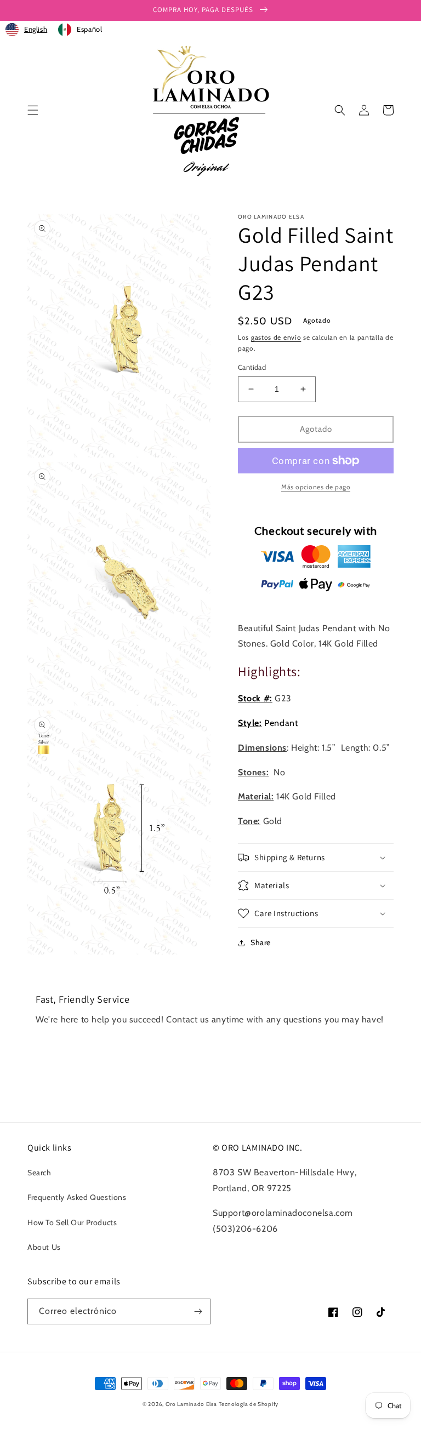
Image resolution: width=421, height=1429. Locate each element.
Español (89, 29)
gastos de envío (276, 337)
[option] (80, 29)
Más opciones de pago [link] (315, 487)
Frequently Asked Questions (77, 1197)
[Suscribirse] (198, 1311)
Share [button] (261, 942)
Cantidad (252, 367)
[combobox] (26, 29)
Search (39, 1173)
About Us (44, 1247)
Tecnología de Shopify (248, 1404)
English (35, 29)
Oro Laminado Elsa (191, 1404)
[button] (33, 110)
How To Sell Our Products (72, 1222)
